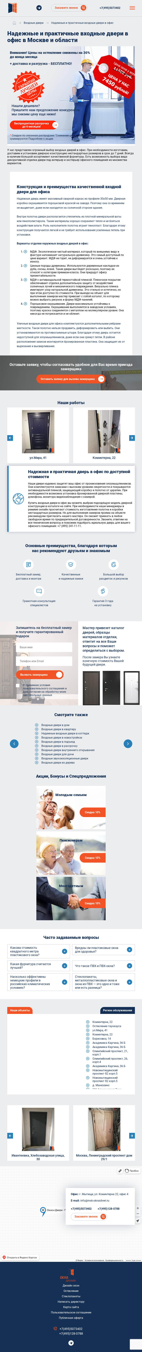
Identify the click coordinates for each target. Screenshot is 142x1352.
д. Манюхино (100, 1085)
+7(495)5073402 (110, 8)
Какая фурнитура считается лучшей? (30, 965)
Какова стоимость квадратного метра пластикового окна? (24, 951)
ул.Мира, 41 (100, 1030)
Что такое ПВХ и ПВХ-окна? (95, 966)
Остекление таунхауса (106, 1026)
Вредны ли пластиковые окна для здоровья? (96, 949)
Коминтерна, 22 (102, 1022)
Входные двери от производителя (63, 750)
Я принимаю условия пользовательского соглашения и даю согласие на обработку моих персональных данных (45, 690)
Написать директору (71, 1301)
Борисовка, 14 (101, 1038)
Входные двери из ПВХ (56, 737)
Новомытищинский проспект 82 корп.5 (105, 1072)
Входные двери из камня (57, 725)
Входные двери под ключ (57, 754)
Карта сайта (71, 1307)
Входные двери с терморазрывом (63, 762)
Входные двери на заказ (57, 746)
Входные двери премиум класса (62, 758)
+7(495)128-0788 (108, 1208)
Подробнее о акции (40, 138)
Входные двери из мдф (56, 729)
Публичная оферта (71, 1318)
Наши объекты (20, 1010)
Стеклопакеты (71, 1296)
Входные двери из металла (59, 733)
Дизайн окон (71, 1285)
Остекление (71, 1291)
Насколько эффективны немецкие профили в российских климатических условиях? (30, 982)
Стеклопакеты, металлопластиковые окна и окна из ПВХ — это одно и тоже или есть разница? (97, 982)
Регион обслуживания (117, 1010)
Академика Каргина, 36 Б (108, 1042)
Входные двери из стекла (57, 741)
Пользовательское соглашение (71, 1312)
